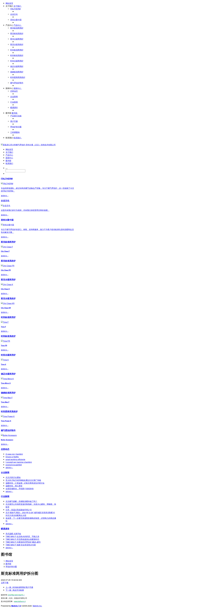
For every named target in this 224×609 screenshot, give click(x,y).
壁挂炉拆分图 (15, 126)
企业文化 (14, 14)
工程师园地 (15, 132)
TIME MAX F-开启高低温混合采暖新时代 (22, 539)
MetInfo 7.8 (16, 605)
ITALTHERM (15, 8)
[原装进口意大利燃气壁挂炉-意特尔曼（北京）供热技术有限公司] (28, 144)
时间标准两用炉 (16, 50)
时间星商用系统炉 (17, 77)
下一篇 (15, 590)
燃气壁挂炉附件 (16, 82)
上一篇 (19, 587)
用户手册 (14, 121)
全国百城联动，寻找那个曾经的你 (20, 488)
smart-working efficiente (15, 459)
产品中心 (9, 25)
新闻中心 (9, 88)
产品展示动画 (15, 115)
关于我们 (9, 6)
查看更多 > (4, 196)
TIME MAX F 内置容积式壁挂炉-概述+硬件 (23, 542)
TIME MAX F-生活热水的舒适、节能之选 (22, 536)
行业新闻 (14, 102)
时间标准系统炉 (16, 55)
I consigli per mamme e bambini (19, 462)
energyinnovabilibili (14, 464)
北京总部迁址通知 (13, 477)
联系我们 (9, 137)
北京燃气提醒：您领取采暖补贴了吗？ (21, 501)
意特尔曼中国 (15, 19)
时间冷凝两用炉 (16, 60)
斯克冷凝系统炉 (16, 44)
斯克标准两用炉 (16, 28)
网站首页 (9, 3)
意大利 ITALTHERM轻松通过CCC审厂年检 (23, 480)
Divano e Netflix (12, 456)
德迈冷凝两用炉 (16, 66)
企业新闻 (14, 96)
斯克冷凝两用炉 (16, 39)
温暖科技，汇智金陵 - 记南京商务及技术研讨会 (25, 483)
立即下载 (4, 582)
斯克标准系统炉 (16, 33)
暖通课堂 (14, 107)
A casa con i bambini (14, 454)
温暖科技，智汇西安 (14, 485)
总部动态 (14, 91)
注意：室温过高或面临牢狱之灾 (19, 509)
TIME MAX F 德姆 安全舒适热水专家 (21, 544)
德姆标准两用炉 (16, 71)
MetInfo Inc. (37, 605)
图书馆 (8, 113)
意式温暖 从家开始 (13, 533)
